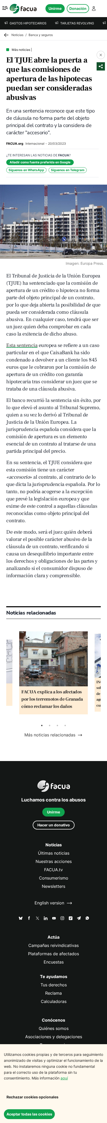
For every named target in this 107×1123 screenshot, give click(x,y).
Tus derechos (54, 984)
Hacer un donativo (53, 825)
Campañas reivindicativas (53, 945)
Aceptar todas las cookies (29, 1114)
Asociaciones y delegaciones (53, 1036)
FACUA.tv (53, 869)
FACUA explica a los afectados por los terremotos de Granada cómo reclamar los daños (52, 699)
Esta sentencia (21, 345)
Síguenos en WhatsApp (26, 170)
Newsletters (53, 886)
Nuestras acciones (54, 861)
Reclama (53, 993)
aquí (64, 1078)
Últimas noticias (53, 853)
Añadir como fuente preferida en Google (40, 162)
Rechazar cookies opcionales (32, 1097)
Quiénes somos (54, 1028)
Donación (77, 8)
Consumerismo (53, 878)
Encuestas (54, 962)
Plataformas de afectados (53, 953)
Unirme (55, 8)
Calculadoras (53, 1001)
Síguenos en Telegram (67, 170)
